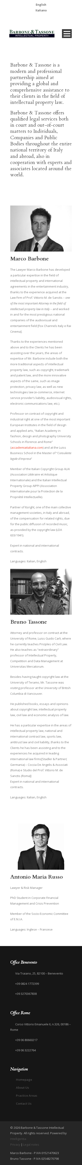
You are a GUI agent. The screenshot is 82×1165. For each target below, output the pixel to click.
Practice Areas (26, 1095)
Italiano (41, 10)
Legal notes (31, 1144)
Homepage (24, 1080)
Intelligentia (18, 1139)
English (41, 5)
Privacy (15, 1144)
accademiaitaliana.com (27, 447)
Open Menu (67, 33)
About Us (22, 1087)
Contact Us (23, 1103)
